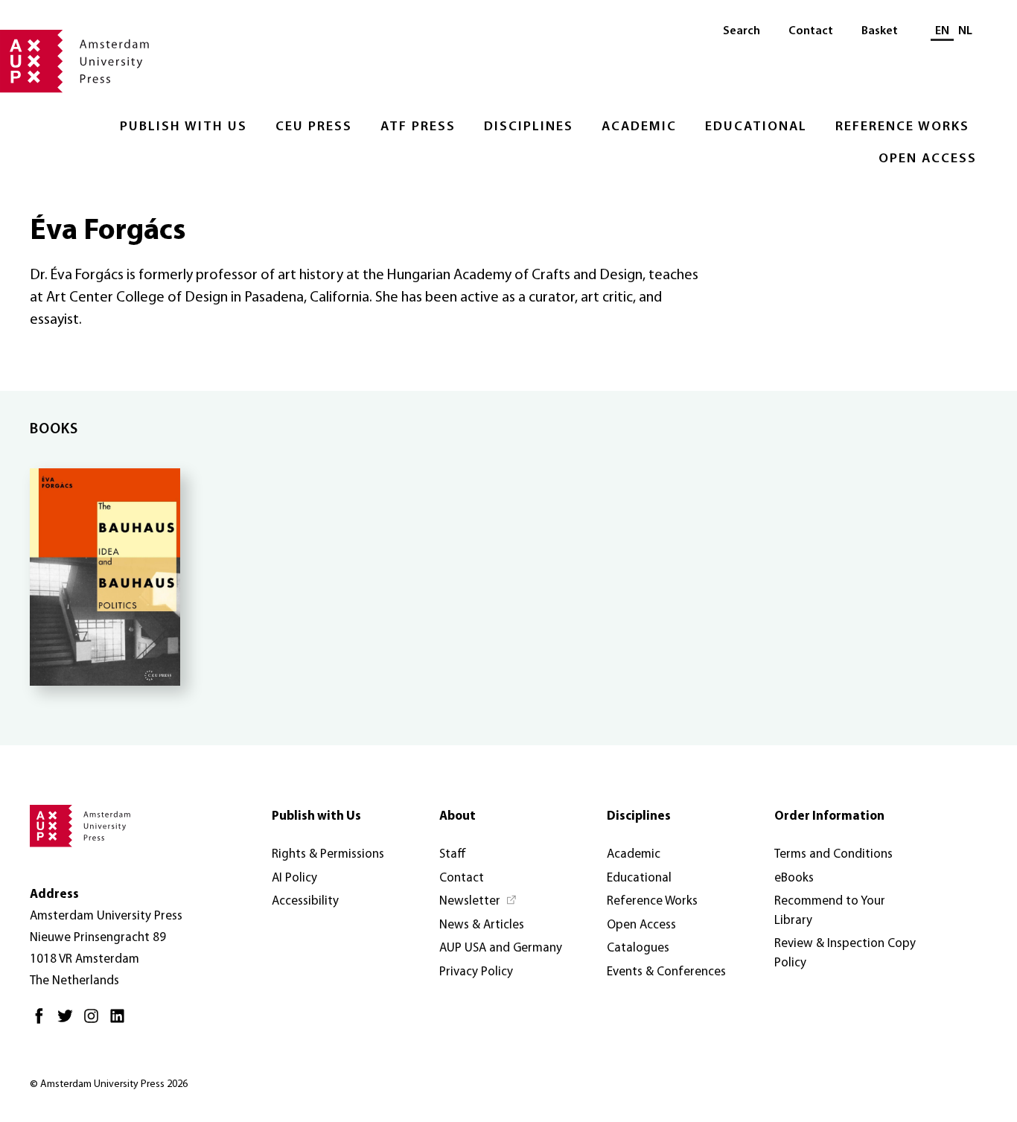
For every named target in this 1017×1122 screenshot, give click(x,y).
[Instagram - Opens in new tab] (95, 1022)
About (457, 816)
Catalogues (638, 948)
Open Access (928, 159)
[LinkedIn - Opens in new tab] (121, 1022)
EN (942, 31)
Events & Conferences (666, 972)
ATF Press (418, 127)
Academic (639, 127)
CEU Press (313, 127)
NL (965, 31)
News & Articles (481, 925)
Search (741, 31)
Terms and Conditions (833, 854)
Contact (810, 31)
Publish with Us (183, 127)
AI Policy (294, 878)
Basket (879, 31)
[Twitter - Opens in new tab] (69, 1022)
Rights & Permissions (328, 854)
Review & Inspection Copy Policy (845, 953)
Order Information (829, 816)
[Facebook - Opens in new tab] (43, 1022)
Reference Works (902, 127)
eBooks (794, 878)
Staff (452, 854)
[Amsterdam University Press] (74, 62)
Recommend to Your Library (829, 911)
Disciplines (528, 127)
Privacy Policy (476, 972)
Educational (756, 127)
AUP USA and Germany (500, 948)
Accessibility (305, 901)
